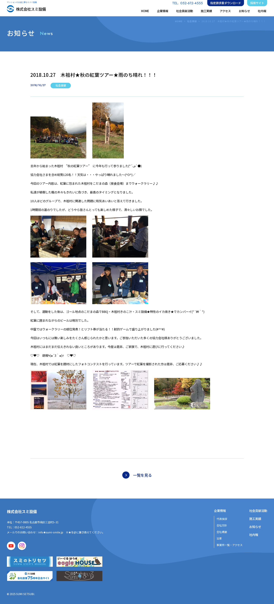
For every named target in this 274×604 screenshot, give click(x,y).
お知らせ (244, 11)
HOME (145, 11)
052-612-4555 (23, 527)
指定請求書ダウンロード (225, 3)
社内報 (262, 11)
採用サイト (257, 3)
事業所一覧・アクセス (229, 545)
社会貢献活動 (184, 11)
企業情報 (162, 11)
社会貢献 (192, 21)
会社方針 (222, 525)
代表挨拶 (222, 519)
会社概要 (222, 532)
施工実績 (206, 11)
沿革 (219, 538)
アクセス (225, 11)
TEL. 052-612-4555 (187, 3)
